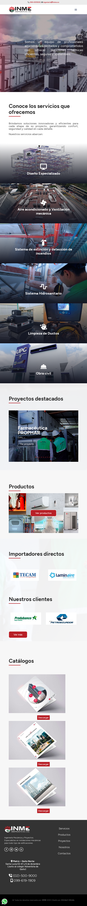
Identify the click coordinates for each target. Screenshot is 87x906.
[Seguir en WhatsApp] (21, 849)
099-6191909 (35, 2)
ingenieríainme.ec (51, 2)
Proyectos (64, 840)
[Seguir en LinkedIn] (16, 849)
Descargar (43, 717)
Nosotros (64, 847)
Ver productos (43, 513)
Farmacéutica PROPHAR (32, 430)
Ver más (18, 634)
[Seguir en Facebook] (6, 849)
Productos (64, 834)
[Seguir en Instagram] (11, 849)
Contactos (64, 853)
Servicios (64, 828)
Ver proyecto (27, 444)
